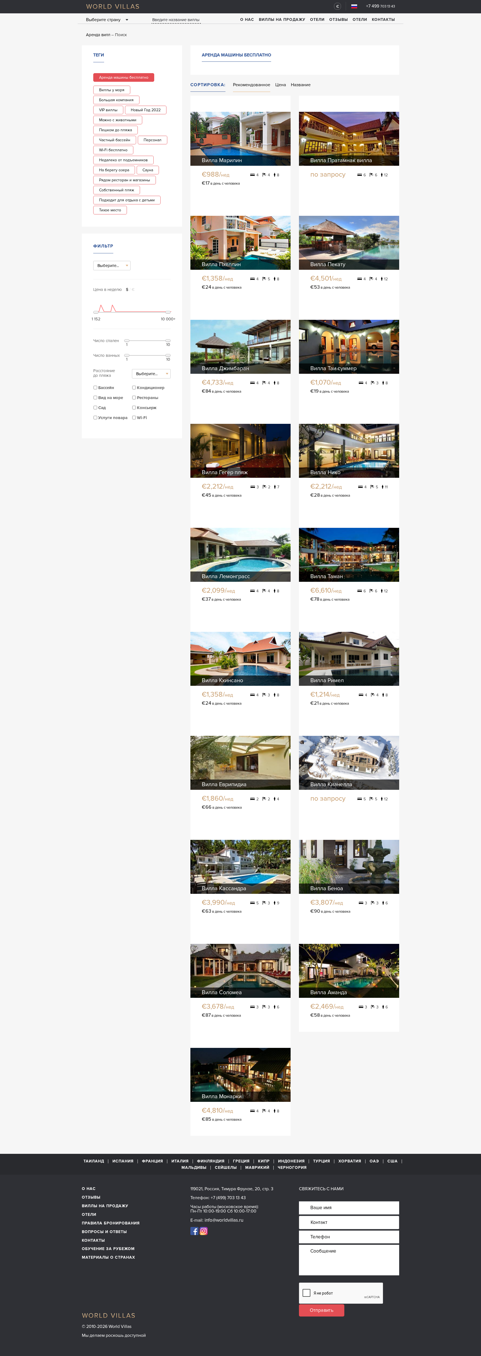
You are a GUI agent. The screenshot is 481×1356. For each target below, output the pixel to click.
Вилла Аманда (328, 992)
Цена (280, 85)
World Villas (112, 6)
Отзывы (338, 19)
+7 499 (380, 6)
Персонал (152, 140)
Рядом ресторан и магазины (124, 180)
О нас (247, 19)
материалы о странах (108, 1257)
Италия (180, 1161)
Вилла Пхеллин (221, 264)
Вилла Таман (326, 576)
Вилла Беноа (326, 888)
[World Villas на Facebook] (194, 1231)
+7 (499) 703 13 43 (228, 1198)
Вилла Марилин (222, 160)
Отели (317, 19)
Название (301, 85)
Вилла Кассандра (224, 888)
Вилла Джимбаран (225, 368)
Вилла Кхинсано (222, 680)
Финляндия (211, 1161)
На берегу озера (114, 170)
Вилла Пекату (327, 264)
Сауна (148, 170)
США (392, 1161)
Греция (241, 1161)
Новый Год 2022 (146, 110)
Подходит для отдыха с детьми (127, 200)
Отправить (322, 1310)
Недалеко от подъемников (123, 160)
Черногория (292, 1168)
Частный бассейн (114, 140)
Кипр (264, 1161)
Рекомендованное (251, 85)
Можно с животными (117, 120)
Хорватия (349, 1161)
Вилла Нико (325, 472)
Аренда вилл (98, 34)
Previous (199, 138)
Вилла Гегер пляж (225, 472)
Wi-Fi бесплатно (113, 150)
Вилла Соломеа (222, 992)
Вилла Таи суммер (333, 368)
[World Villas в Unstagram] (204, 1231)
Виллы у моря (111, 90)
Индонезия (291, 1161)
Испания (123, 1161)
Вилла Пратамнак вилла (341, 160)
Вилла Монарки (222, 1096)
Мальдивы (194, 1168)
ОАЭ (374, 1161)
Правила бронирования (111, 1223)
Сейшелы (226, 1168)
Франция (152, 1161)
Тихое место (110, 210)
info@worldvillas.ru (224, 1220)
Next (281, 138)
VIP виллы (108, 110)
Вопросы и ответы (104, 1231)
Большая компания (116, 100)
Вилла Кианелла (331, 784)
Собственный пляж (116, 190)
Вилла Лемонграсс (226, 576)
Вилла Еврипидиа (224, 784)
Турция (321, 1161)
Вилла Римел (327, 680)
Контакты (383, 19)
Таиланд (94, 1161)
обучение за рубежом (108, 1248)
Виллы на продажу (282, 19)
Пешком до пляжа (115, 130)
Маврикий (257, 1168)
